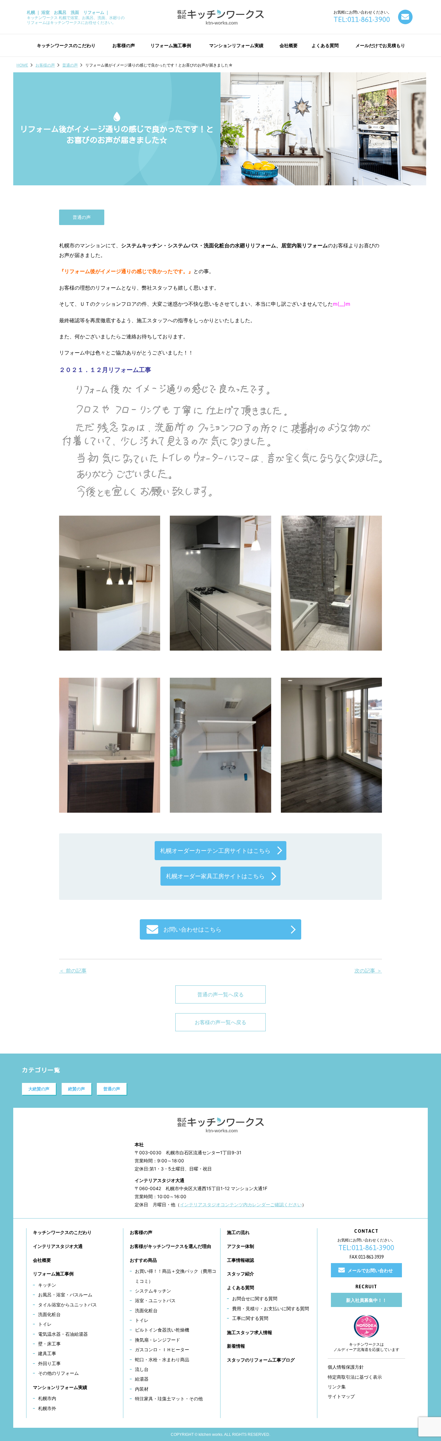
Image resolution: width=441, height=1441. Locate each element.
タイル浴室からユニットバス (67, 1304)
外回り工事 (49, 1363)
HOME (22, 65)
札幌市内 (47, 1398)
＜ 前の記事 (73, 970)
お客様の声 (45, 65)
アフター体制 (240, 1246)
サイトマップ (341, 1396)
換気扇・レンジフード (157, 1340)
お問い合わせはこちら (192, 929)
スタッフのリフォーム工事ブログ (261, 1360)
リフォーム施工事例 (53, 1273)
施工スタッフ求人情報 (249, 1332)
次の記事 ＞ (368, 970)
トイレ (45, 1324)
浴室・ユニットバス (155, 1300)
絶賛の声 (76, 1088)
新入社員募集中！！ (366, 1300)
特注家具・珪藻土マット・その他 (169, 1398)
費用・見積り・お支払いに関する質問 (270, 1308)
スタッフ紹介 (240, 1273)
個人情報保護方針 (346, 1367)
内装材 (142, 1389)
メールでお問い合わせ (370, 1270)
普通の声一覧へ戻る (220, 994)
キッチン (47, 1285)
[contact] (405, 17)
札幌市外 (47, 1408)
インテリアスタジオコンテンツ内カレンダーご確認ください (241, 1204)
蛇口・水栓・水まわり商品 (162, 1359)
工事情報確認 (240, 1260)
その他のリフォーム (58, 1373)
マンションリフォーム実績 (60, 1387)
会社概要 (42, 1260)
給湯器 (142, 1379)
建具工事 (47, 1353)
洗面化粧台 (49, 1314)
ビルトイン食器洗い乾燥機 (162, 1330)
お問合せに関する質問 (254, 1298)
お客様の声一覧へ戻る (220, 1022)
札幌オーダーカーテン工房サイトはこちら (215, 850)
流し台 (142, 1369)
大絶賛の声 (38, 1088)
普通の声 (70, 65)
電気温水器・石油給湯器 (63, 1334)
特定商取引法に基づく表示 (355, 1377)
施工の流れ (238, 1232)
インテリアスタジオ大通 (58, 1246)
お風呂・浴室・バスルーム (65, 1294)
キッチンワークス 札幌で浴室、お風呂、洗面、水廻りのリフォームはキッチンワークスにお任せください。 (76, 17)
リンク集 (337, 1386)
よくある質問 (240, 1287)
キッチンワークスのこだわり (62, 1232)
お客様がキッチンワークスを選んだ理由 (170, 1246)
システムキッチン (153, 1290)
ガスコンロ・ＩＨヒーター (162, 1349)
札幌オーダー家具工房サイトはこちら (215, 876)
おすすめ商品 (143, 1260)
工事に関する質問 (250, 1318)
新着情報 (236, 1346)
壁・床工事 (49, 1343)
